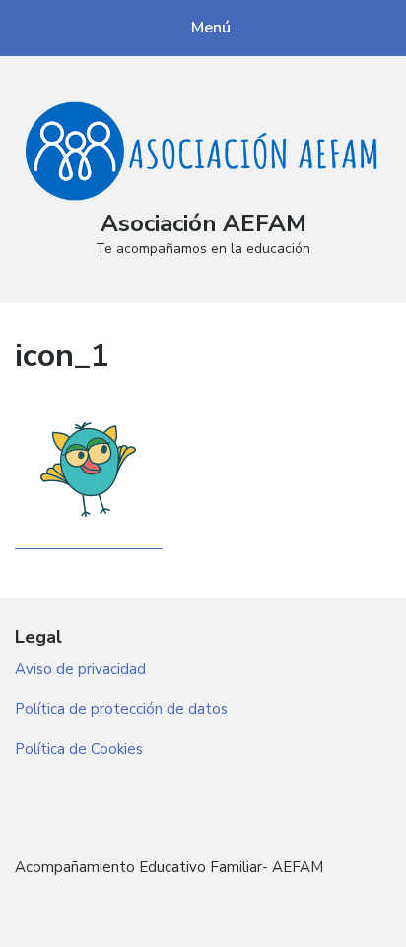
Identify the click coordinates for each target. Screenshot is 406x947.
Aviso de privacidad (80, 669)
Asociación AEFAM (203, 223)
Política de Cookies (79, 749)
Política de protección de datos (121, 709)
